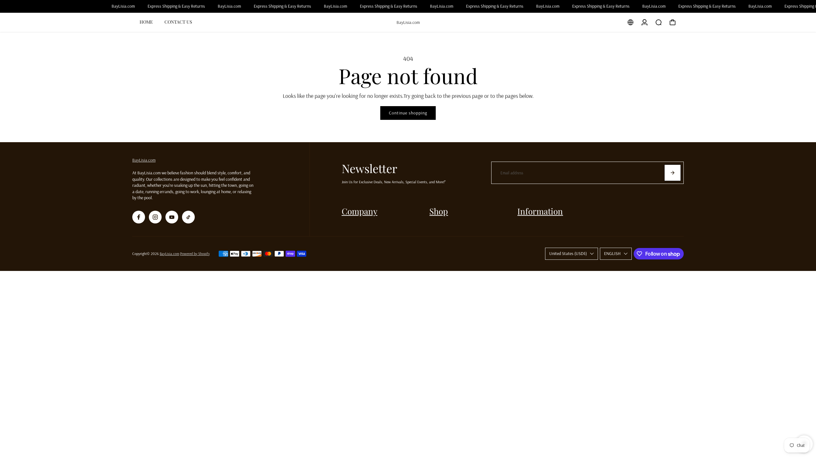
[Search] (658, 22)
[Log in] (644, 22)
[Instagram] (155, 217)
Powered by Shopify (195, 253)
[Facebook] (138, 217)
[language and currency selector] (630, 22)
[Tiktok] (188, 217)
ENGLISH (612, 253)
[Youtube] (171, 217)
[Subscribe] (672, 172)
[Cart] (672, 22)
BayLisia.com (144, 160)
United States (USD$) (568, 253)
